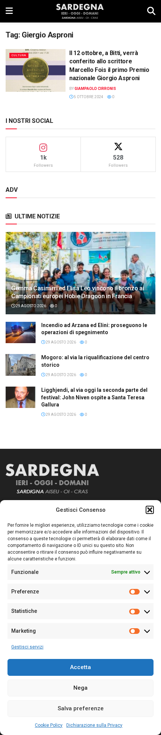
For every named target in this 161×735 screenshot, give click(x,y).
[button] (150, 510)
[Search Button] (151, 11)
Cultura (19, 55)
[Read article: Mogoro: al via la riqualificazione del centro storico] (21, 364)
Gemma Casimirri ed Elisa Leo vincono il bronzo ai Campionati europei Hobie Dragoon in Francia (77, 292)
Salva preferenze (81, 708)
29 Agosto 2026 (30, 306)
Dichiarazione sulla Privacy (94, 725)
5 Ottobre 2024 (88, 97)
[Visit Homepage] (80, 11)
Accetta (80, 667)
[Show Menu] (9, 11)
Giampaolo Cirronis (95, 89)
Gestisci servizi (27, 647)
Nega (80, 687)
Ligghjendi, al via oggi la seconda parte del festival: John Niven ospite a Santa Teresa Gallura (94, 397)
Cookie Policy (49, 725)
